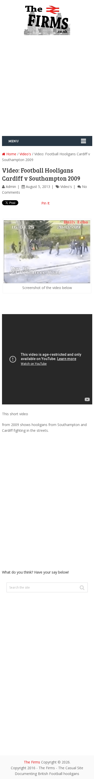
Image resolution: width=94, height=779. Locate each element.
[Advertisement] (47, 87)
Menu (13, 140)
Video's (25, 154)
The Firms (32, 762)
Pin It (45, 203)
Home (10, 154)
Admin (11, 186)
